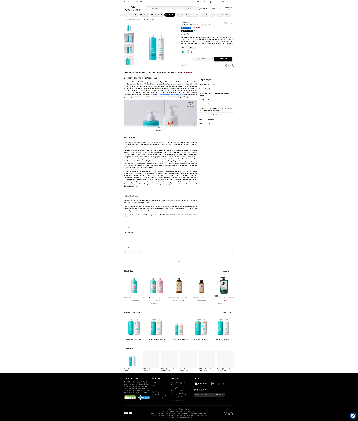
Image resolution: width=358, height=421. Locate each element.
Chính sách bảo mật (177, 400)
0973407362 (203, 8)
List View (193, 47)
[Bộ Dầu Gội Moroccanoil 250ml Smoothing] (179, 326)
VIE (204, 2)
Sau (231, 23)
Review (228, 15)
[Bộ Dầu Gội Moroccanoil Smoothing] (156, 326)
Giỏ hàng (204, 59)
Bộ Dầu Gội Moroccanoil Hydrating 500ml (171, 94)
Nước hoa (180, 15)
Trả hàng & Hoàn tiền (177, 397)
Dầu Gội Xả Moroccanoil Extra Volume (227, 339)
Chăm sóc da (144, 15)
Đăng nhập (226, 2)
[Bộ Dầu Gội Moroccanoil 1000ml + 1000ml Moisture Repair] (134, 326)
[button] (217, 2)
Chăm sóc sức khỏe (192, 15)
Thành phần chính (154, 72)
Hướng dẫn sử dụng (169, 72)
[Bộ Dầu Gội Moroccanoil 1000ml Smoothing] (201, 326)
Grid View (185, 47)
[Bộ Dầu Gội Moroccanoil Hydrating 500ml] (187, 51)
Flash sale (220, 15)
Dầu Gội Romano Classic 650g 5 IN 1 (224, 298)
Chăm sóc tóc (169, 15)
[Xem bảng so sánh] (233, 66)
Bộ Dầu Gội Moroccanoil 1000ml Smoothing (206, 339)
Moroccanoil (186, 23)
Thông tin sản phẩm (139, 72)
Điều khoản (155, 388)
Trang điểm (134, 15)
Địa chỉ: (164, 411)
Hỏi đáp (189, 72)
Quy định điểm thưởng (159, 395)
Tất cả (189, 8)
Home (127, 15)
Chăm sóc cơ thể (157, 15)
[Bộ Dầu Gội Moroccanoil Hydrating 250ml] (192, 51)
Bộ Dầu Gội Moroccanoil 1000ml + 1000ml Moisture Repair (143, 339)
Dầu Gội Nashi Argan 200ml (201, 298)
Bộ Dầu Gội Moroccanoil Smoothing (159, 339)
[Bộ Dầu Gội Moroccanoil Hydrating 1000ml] (183, 51)
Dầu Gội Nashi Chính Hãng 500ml (179, 298)
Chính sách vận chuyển (178, 391)
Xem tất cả (226, 271)
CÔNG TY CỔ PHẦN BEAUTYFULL (179, 409)
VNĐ (198, 2)
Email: (193, 415)
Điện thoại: (180, 415)
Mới (216, 295)
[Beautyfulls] (124, 19)
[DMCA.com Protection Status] (130, 397)
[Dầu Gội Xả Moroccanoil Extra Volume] (223, 326)
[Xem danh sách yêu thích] (229, 66)
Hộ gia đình (205, 15)
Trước (225, 23)
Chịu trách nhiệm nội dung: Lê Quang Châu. (163, 415)
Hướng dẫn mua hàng (158, 398)
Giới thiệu (155, 382)
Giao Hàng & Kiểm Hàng (178, 394)
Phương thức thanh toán (178, 388)
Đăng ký (232, 2)
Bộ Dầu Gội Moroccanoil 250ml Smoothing (183, 339)
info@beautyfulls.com (201, 415)
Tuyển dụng (155, 392)
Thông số (127, 72)
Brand (213, 15)
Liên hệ (154, 385)
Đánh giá (181, 72)
